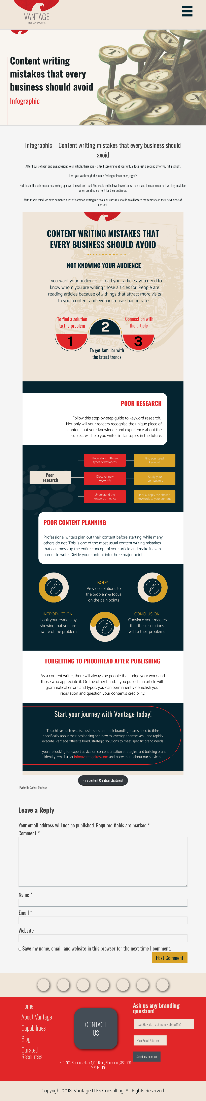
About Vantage (36, 1016)
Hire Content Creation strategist (103, 780)
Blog (26, 1038)
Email (25, 912)
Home (27, 1005)
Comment (29, 833)
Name (25, 894)
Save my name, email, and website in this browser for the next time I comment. (96, 948)
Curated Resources (31, 1053)
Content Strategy (38, 787)
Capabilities (33, 1027)
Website (26, 930)
